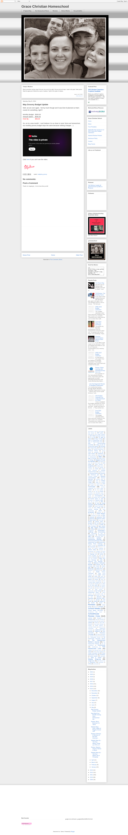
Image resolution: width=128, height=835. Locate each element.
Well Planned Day (101, 660)
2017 (91, 681)
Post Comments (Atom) (56, 259)
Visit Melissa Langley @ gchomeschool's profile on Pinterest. (95, 187)
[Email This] (23, 174)
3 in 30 (92, 437)
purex (91, 599)
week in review (96, 657)
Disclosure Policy (92, 138)
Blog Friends (91, 144)
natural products (91, 580)
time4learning (95, 646)
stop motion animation (99, 624)
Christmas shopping (92, 476)
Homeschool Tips (92, 542)
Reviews (55, 11)
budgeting (40, 174)
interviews (101, 549)
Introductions (91, 551)
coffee (97, 480)
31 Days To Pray (98, 438)
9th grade (102, 446)
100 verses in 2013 (92, 431)
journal (103, 551)
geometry (99, 512)
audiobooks (100, 453)
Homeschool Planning (94, 539)
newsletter (97, 583)
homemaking (101, 532)
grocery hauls (99, 521)
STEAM (96, 622)
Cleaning (90, 480)
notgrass (103, 586)
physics (103, 595)
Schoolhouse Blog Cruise (95, 612)
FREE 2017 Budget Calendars (98, 354)
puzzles (98, 599)
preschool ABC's (101, 598)
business (90, 467)
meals (89, 563)
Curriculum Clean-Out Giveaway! (98, 323)
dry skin (96, 491)
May (93, 707)
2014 (91, 688)
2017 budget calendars (100, 434)
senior (96, 619)
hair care (96, 523)
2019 (91, 676)
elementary (96, 494)
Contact (90, 141)
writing (89, 663)
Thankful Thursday (94, 635)
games (100, 510)
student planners (99, 625)
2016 (91, 684)
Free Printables (92, 127)
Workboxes (93, 662)
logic (100, 557)
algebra (89, 449)
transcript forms (97, 650)
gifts (94, 513)
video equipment (100, 651)
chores (96, 468)
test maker (98, 634)
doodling (101, 489)
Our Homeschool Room (42, 11)
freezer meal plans (99, 506)
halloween (103, 523)
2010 (91, 777)
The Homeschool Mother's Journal (96, 641)
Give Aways (101, 514)
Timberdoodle (101, 645)
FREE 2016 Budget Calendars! (98, 308)
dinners (90, 489)
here (28, 159)
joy (90, 552)
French (89, 507)
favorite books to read (96, 498)
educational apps (99, 492)
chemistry (90, 468)
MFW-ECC (90, 570)
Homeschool (91, 535)
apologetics (96, 452)
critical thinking (99, 485)
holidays (99, 529)
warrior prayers (94, 656)
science (90, 618)
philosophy (91, 595)
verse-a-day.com (79, 95)
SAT (95, 606)
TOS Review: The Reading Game (100, 294)
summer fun (101, 627)
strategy (90, 625)
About (89, 124)
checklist (101, 467)
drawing (89, 491)
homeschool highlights (94, 538)
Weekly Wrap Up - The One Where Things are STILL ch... (96, 742)
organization (90, 590)
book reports (98, 463)
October (94, 695)
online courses (98, 589)
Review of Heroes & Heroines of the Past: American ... (96, 736)
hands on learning (94, 524)
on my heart (101, 588)
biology (91, 460)
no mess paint (93, 585)
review (100, 602)
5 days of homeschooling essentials (96, 443)
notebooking (96, 586)
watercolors (102, 656)
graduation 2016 (101, 517)
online (89, 589)
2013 (91, 770)
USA (94, 651)
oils (95, 588)
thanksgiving (102, 635)
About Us (101, 447)
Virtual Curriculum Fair (94, 653)
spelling (90, 622)
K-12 (94, 552)
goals (103, 515)
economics (90, 492)
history (92, 529)
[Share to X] (27, 174)
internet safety (92, 549)
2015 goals (100, 433)
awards (99, 455)
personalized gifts (99, 593)
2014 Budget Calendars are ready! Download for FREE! (100, 398)
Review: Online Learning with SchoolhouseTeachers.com (100, 370)
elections (90, 494)
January (94, 767)
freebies (90, 506)
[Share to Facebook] (28, 174)
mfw (102, 567)
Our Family (98, 591)
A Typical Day (27, 11)
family (103, 497)
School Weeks (65, 11)
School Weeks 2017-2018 (95, 610)
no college (103, 583)
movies (96, 579)
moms (96, 576)
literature (95, 557)
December (95, 690)
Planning (90, 598)
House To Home (92, 545)
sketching (102, 619)
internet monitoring (98, 548)
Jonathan (98, 551)
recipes (93, 602)
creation (92, 485)
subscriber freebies (92, 627)
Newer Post (26, 255)
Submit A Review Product (95, 135)
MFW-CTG (99, 569)
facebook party (96, 497)
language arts (93, 554)
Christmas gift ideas (97, 474)
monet (102, 576)
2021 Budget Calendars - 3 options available (96, 90)
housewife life (101, 545)
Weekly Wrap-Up (94, 659)
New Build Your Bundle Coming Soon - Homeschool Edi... (96, 716)
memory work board (93, 566)
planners (99, 596)
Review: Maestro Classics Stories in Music (96, 748)
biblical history (102, 458)
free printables (78, 11)
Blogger (73, 831)
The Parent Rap (99, 283)
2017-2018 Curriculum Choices (97, 436)
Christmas (102, 473)
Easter (101, 491)
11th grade (101, 431)
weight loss (91, 660)
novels (91, 588)
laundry (101, 554)
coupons (98, 483)
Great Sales (101, 520)
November (95, 693)
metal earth (96, 567)
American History (93, 450)
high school (102, 526)
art (102, 452)
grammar (92, 518)
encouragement (99, 495)
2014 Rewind (91, 432)
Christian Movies (94, 473)
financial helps (99, 500)
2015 (91, 686)
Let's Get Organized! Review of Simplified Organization (97, 384)
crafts (103, 483)
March (93, 762)
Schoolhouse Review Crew (94, 615)
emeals (89, 495)
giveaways (93, 515)
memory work (99, 564)
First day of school (93, 501)
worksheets (100, 662)
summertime (90, 628)
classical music (99, 479)
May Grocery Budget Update (96, 710)
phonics (98, 595)
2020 (91, 674)
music (102, 579)
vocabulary (102, 654)
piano (92, 596)
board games (101, 461)
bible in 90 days (92, 458)
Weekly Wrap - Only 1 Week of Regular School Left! (96, 729)
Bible (100, 457)
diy (95, 489)
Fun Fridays (97, 507)
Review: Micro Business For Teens (95, 723)
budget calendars (99, 464)
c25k (96, 467)
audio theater (91, 453)
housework (93, 546)
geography (91, 512)
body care (90, 463)
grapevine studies (100, 518)
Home (53, 255)
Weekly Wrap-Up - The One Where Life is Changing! (96, 755)
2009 (91, 779)
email (102, 494)
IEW (99, 546)
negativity (99, 580)
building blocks (100, 465)
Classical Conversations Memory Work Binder (99, 339)
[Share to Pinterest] (30, 174)
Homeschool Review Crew (95, 540)
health (101, 524)
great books (93, 520)
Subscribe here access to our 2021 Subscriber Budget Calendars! (96, 131)
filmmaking (90, 500)
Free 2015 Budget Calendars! (98, 412)
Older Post (79, 255)
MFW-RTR (97, 570)
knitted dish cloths (101, 552)
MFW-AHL (91, 569)
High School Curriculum (98, 527)
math (101, 560)
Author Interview (91, 455)
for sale (97, 503)
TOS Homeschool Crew (96, 647)
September (95, 697)
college (97, 482)
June (93, 705)
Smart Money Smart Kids (93, 621)
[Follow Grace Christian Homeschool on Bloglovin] (26, 824)
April (93, 760)
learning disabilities (92, 555)
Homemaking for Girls (97, 533)
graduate (92, 517)
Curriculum (91, 487)
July (93, 702)
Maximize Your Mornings (95, 561)
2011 (91, 774)
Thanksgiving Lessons (95, 637)
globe (99, 515)
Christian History (101, 471)
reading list (102, 601)
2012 (91, 772)
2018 (91, 679)
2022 (91, 672)
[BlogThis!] (25, 174)
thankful (103, 634)
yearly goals (95, 663)
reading (95, 601)
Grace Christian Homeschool (45, 6)
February (94, 764)
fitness (90, 503)
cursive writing (99, 488)
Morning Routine (91, 577)
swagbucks (97, 631)
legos (100, 555)
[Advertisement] (53, 239)
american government (98, 449)
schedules (100, 606)
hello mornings (92, 526)
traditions (90, 650)
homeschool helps (99, 536)
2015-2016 (90, 434)
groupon (90, 523)
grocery (45, 174)
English (89, 497)
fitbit (102, 501)
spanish (102, 621)
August (94, 700)
